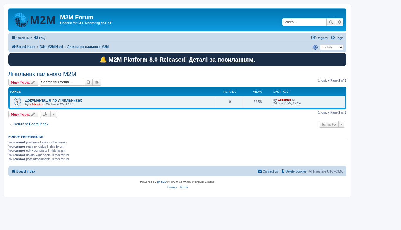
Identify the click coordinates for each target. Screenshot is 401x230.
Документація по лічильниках (53, 100)
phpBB (161, 181)
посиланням (235, 59)
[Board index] (35, 19)
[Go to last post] (294, 100)
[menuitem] (40, 37)
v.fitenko (36, 104)
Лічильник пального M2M (42, 74)
